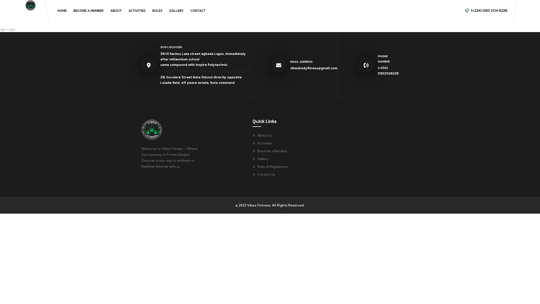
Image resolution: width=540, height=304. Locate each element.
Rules (157, 10)
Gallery (176, 10)
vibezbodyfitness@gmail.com (314, 68)
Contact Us (266, 174)
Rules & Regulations (272, 166)
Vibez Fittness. (259, 205)
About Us (264, 135)
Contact (197, 10)
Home (62, 10)
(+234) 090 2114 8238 (489, 10)
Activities (137, 10)
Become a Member (88, 10)
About (116, 10)
